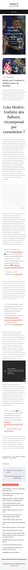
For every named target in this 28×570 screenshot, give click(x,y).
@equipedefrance (17, 252)
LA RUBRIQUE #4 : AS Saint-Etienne (10, 552)
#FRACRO (8, 318)
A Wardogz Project (14, 565)
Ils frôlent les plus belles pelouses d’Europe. (12, 530)
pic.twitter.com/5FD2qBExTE (13, 267)
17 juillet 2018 (18, 274)
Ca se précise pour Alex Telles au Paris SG (12, 544)
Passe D (14, 4)
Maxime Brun (6, 463)
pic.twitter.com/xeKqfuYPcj (13, 320)
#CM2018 (16, 265)
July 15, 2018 (8, 431)
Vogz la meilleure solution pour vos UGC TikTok (13, 527)
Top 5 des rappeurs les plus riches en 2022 (12, 519)
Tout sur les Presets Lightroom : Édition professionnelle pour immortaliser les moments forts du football (13, 505)
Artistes (4, 77)
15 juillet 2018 (18, 324)
